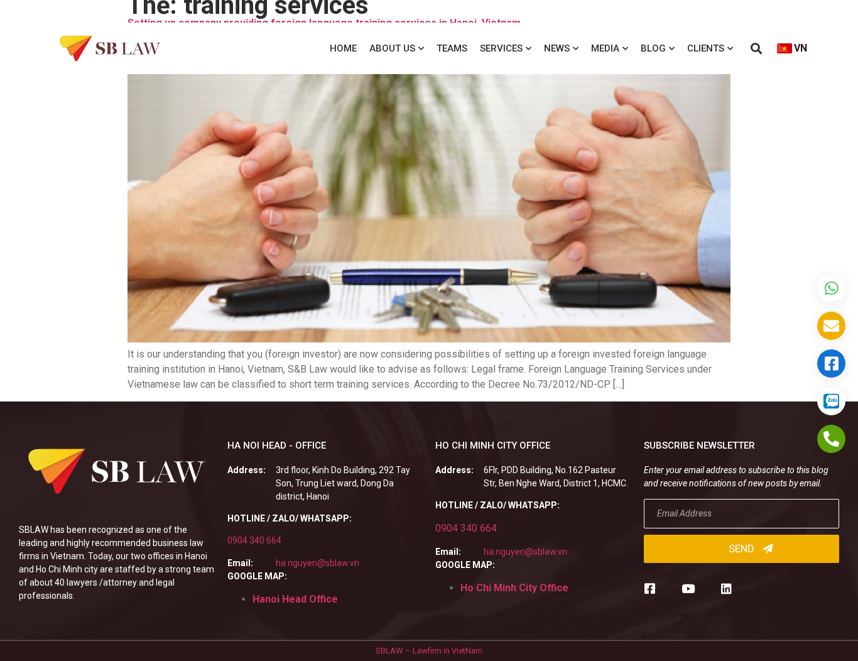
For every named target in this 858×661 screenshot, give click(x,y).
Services (501, 48)
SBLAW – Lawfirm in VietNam (429, 650)
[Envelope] (831, 326)
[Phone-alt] (831, 439)
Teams (452, 48)
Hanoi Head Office (295, 599)
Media (605, 48)
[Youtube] (688, 588)
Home (343, 48)
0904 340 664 (254, 540)
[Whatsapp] (831, 288)
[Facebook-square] (650, 588)
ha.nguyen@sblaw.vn (317, 563)
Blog (653, 48)
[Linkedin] (726, 588)
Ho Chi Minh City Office (514, 588)
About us (392, 48)
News (557, 48)
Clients (705, 48)
